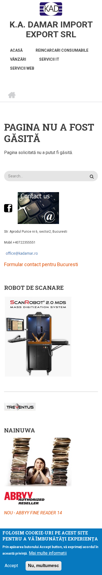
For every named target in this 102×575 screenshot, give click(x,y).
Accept (11, 565)
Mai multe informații (48, 553)
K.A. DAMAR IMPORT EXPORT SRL (51, 29)
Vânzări (18, 59)
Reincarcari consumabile (62, 50)
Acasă (16, 50)
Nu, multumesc (43, 565)
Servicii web (22, 68)
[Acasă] (51, 9)
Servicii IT (49, 59)
